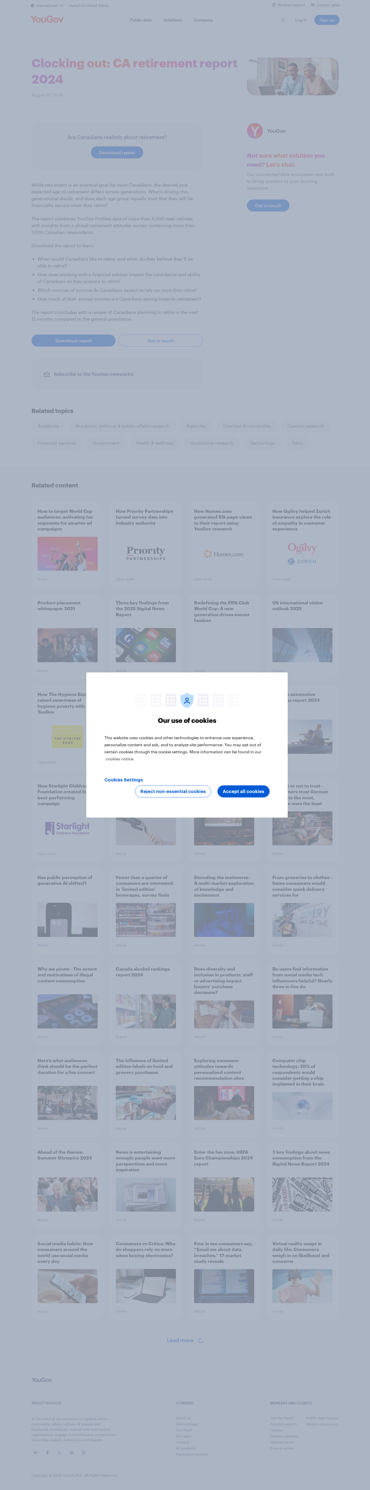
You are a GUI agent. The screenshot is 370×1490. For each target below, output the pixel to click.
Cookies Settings (123, 780)
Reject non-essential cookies (173, 791)
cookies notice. (120, 758)
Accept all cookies (243, 791)
